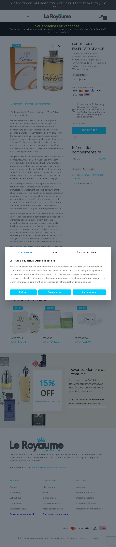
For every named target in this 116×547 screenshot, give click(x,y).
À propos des (87, 252)
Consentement (25, 252)
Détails (55, 252)
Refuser (23, 292)
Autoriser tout (89, 292)
